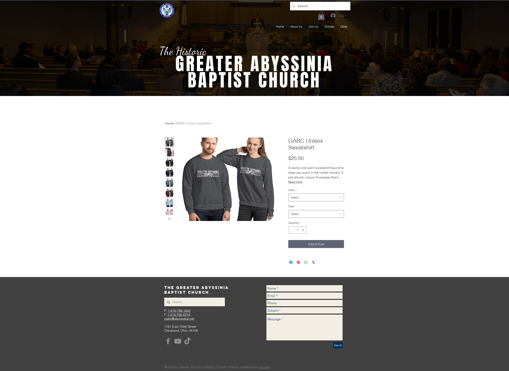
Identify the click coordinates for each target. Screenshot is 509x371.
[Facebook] (168, 341)
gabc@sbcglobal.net (179, 319)
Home (169, 123)
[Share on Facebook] (290, 262)
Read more (295, 182)
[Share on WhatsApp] (306, 262)
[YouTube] (178, 341)
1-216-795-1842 (179, 311)
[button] (321, 16)
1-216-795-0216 (179, 315)
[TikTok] (187, 341)
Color (292, 190)
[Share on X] (313, 262)
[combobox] (316, 197)
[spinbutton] (297, 230)
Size (291, 206)
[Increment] (303, 230)
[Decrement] (291, 230)
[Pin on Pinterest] (298, 262)
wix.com (264, 367)
